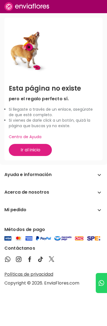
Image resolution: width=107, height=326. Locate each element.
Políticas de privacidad (28, 274)
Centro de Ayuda (25, 137)
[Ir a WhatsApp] (101, 283)
